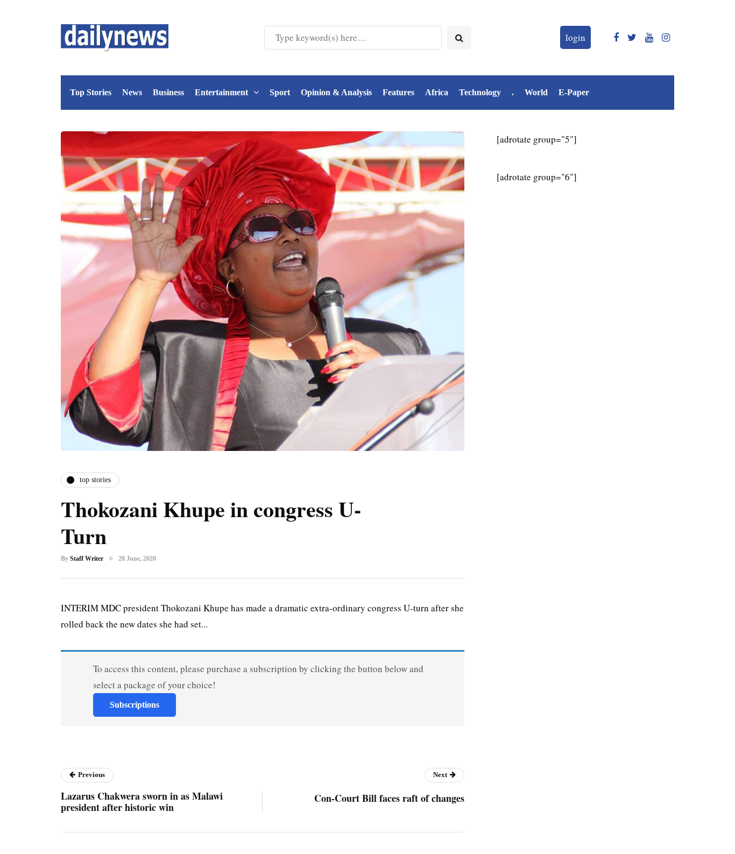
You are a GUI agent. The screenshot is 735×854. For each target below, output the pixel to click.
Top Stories (90, 92)
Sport (280, 92)
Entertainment (221, 92)
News (132, 92)
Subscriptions (134, 704)
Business (168, 92)
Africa (436, 92)
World (536, 92)
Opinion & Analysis (336, 92)
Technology (480, 92)
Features (398, 92)
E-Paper (574, 92)
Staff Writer (86, 558)
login (575, 37)
